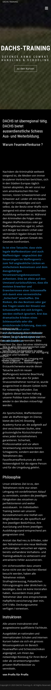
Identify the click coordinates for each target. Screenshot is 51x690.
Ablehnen (29, 360)
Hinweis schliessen (11, 360)
